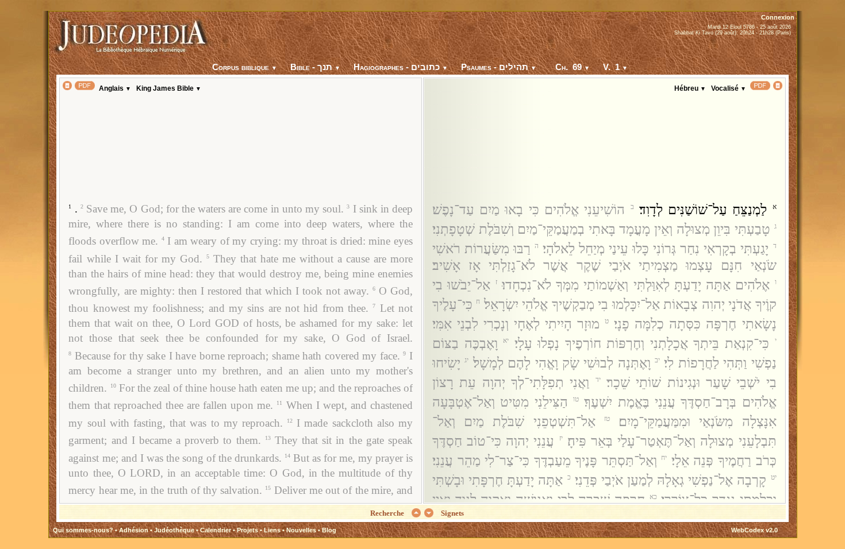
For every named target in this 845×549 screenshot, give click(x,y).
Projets (247, 530)
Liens (272, 530)
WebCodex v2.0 (754, 530)
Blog (329, 530)
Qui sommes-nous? (83, 530)
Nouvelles (301, 530)
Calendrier (215, 530)
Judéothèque (174, 530)
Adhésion (133, 530)
